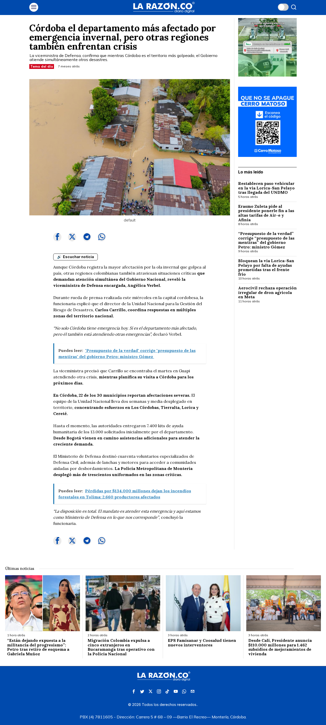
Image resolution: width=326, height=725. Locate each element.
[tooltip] (57, 237)
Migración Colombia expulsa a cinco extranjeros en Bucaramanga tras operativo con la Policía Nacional (121, 647)
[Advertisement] (267, 390)
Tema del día (41, 66)
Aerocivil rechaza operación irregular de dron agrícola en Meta (267, 292)
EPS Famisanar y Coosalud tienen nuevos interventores (202, 642)
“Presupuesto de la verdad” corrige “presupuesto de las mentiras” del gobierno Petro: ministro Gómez (266, 240)
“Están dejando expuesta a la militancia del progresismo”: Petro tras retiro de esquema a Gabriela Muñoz (38, 647)
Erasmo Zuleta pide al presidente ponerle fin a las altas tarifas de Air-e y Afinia (266, 213)
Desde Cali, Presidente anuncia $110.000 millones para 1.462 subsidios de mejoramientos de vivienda (280, 647)
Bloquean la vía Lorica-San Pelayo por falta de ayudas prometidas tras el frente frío (266, 267)
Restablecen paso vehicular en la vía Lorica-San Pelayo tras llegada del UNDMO (266, 188)
